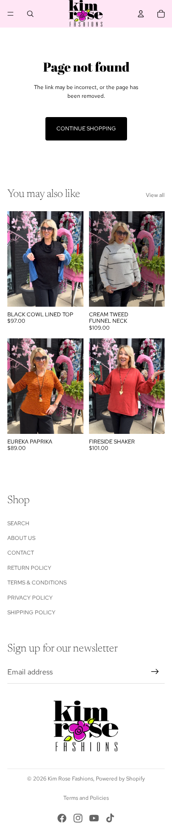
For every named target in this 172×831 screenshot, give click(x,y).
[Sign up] (155, 672)
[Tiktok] (110, 818)
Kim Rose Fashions (70, 778)
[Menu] (10, 13)
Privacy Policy (30, 597)
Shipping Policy (31, 612)
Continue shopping (86, 128)
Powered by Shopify (120, 778)
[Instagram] (77, 818)
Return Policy (29, 568)
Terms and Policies (86, 798)
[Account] (141, 14)
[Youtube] (94, 818)
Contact (20, 552)
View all (155, 195)
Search (18, 523)
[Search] (30, 14)
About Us (21, 538)
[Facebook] (61, 818)
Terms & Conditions (37, 582)
